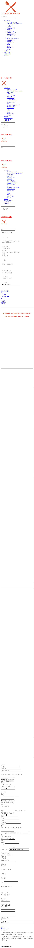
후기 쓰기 (3, 788)
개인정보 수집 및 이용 (7, 774)
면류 (8, 37)
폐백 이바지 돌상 (11, 40)
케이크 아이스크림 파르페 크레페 (14, 23)
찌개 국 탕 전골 (10, 31)
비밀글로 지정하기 (6, 837)
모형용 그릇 (9, 46)
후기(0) (3, 300)
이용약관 (3, 927)
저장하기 (3, 782)
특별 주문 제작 (10, 41)
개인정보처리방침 (4, 928)
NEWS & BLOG (7, 54)
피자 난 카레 (10, 25)
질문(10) (3, 302)
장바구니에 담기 (5, 900)
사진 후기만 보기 (7, 785)
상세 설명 (3, 295)
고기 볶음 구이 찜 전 (11, 32)
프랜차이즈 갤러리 (8, 52)
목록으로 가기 (4, 838)
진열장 (8, 44)
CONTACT (6, 55)
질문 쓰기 (3, 815)
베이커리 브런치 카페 (12, 22)
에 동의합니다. (11, 774)
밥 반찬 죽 (9, 29)
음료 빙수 (9, 26)
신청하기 (3, 919)
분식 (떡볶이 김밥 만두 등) (13, 38)
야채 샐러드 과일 (11, 28)
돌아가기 (3, 855)
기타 (8, 43)
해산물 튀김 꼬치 (11, 35)
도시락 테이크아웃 (11, 34)
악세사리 (9, 49)
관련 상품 (3, 304)
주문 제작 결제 (10, 48)
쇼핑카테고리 (7, 20)
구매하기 (3, 865)
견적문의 (6, 51)
